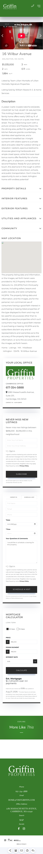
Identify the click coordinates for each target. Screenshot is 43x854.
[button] (3, 36)
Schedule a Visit (29, 497)
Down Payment (12, 647)
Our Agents (18, 402)
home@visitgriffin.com (21, 799)
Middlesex (27, 348)
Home (4, 348)
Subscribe (21, 474)
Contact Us (9, 402)
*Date (8, 520)
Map (21, 820)
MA (19, 348)
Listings (12, 348)
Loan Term (11, 623)
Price (8, 638)
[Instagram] (24, 828)
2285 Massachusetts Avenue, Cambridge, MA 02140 (21, 810)
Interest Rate (12, 657)
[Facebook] (19, 828)
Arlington (7, 351)
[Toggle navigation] (38, 6)
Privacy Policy (24, 466)
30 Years (12, 629)
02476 (16, 351)
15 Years (22, 629)
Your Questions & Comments (17, 538)
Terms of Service (15, 598)
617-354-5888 (15, 387)
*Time (8, 529)
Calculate (21, 670)
